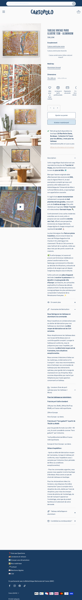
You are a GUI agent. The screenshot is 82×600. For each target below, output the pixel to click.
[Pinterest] (20, 585)
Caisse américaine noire (56, 47)
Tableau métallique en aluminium (57, 512)
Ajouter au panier (61, 115)
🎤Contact (13, 567)
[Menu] (3, 11)
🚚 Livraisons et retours (17, 557)
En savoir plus (55, 302)
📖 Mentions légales (16, 570)
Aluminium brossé (54, 68)
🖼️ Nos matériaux (15, 563)
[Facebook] (10, 585)
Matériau (50, 64)
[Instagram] (15, 585)
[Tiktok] (25, 585)
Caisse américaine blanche (57, 51)
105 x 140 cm (62, 78)
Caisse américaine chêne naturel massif (60, 56)
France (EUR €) (13, 593)
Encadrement (52, 43)
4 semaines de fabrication (59, 309)
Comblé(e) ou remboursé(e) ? (61, 521)
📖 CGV (11, 574)
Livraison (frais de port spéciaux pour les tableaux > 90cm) (57, 390)
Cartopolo (16, 599)
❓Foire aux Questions (17, 553)
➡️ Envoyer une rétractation (19, 560)
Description (51, 158)
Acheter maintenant (61, 122)
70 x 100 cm (51, 78)
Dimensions (51, 75)
